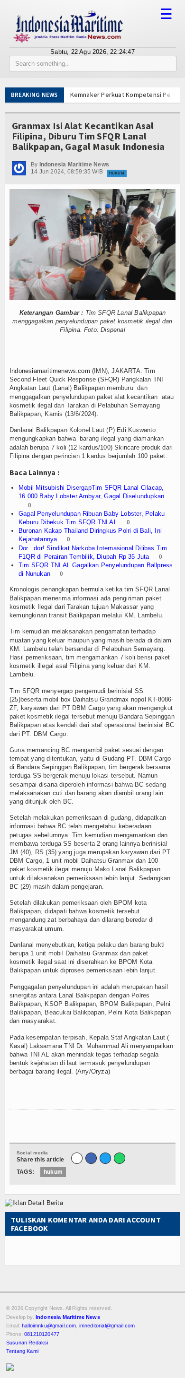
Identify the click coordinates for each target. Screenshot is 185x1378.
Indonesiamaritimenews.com (49, 370)
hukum (53, 1172)
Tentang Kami (22, 1351)
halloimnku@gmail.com (49, 1325)
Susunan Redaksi (27, 1342)
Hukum (116, 173)
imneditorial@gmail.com (107, 1325)
